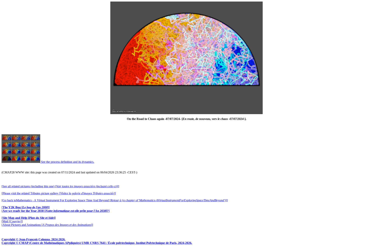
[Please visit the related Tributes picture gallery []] (59, 193)
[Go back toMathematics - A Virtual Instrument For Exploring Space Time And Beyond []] (115, 200)
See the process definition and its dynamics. (67, 161)
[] (26, 207)
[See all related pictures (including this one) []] (60, 186)
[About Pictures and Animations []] (47, 224)
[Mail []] (12, 221)
